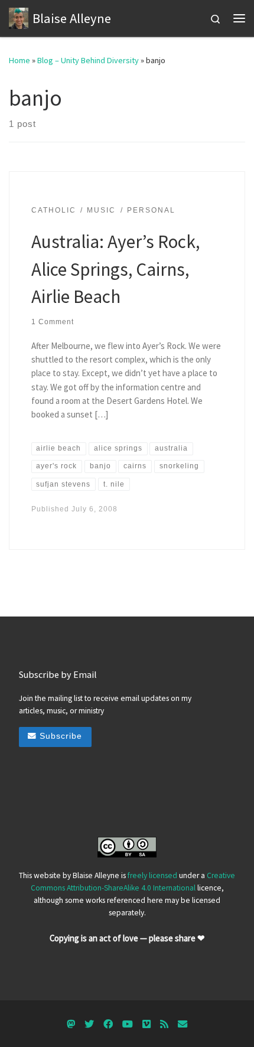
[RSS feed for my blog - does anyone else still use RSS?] (164, 1024)
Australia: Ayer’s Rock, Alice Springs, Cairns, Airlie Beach (115, 269)
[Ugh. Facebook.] (108, 1024)
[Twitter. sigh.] (89, 1024)
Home (19, 60)
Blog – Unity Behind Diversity (88, 60)
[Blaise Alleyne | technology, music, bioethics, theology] (18, 16)
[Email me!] (182, 1024)
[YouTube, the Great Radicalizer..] (127, 1024)
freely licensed (152, 875)
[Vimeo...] (146, 1024)
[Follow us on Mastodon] (71, 1024)
